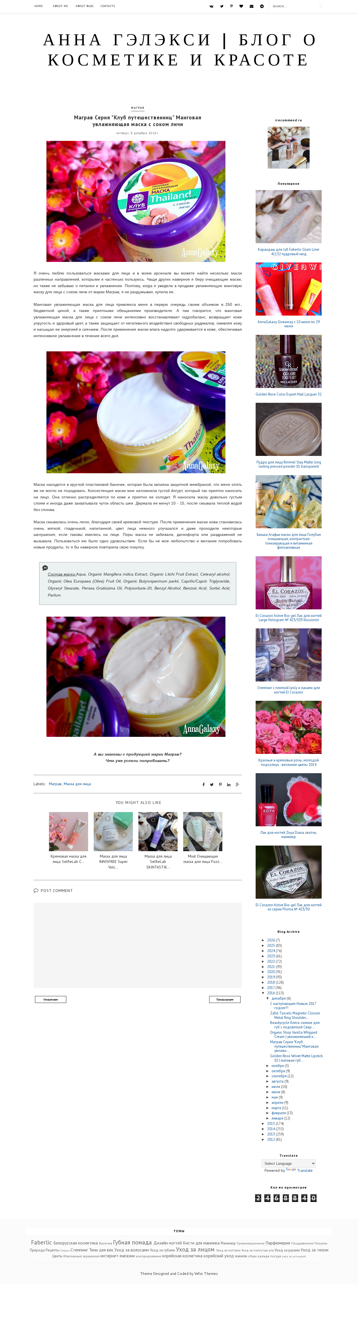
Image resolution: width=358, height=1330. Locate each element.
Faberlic (41, 1242)
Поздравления (302, 1243)
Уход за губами (162, 1250)
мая (275, 1097)
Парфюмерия (277, 1243)
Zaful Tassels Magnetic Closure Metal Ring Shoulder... (295, 1015)
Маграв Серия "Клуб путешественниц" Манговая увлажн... (294, 1046)
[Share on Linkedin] (228, 784)
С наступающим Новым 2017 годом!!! (293, 1005)
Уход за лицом (195, 1249)
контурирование (148, 1256)
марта (277, 1108)
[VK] (211, 6)
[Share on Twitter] (211, 784)
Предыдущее (225, 999)
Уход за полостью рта (257, 1250)
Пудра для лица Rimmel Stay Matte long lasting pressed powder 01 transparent (288, 464)
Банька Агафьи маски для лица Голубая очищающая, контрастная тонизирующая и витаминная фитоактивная (289, 541)
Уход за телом (314, 1250)
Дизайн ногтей (168, 1243)
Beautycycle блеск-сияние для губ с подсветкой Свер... (295, 1025)
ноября (278, 1065)
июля (276, 1086)
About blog (84, 6)
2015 (271, 1123)
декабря (279, 998)
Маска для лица (77, 783)
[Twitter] (222, 6)
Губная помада (132, 1242)
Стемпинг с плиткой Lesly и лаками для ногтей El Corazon (288, 690)
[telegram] (262, 6)
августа (278, 1081)
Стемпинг (79, 1250)
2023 (271, 956)
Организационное (251, 1243)
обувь (252, 1256)
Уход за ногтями (228, 1250)
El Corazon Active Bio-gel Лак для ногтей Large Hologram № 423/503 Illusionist (289, 618)
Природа (37, 1250)
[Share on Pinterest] (220, 784)
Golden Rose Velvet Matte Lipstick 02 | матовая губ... (296, 1058)
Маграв (138, 108)
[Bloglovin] (241, 6)
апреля (278, 1102)
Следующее (50, 999)
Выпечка (105, 1243)
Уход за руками (287, 1250)
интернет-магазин (117, 1255)
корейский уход (219, 1255)
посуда (275, 1256)
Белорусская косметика (75, 1243)
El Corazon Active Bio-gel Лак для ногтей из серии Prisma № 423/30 (289, 907)
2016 (271, 993)
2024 (271, 950)
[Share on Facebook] (203, 784)
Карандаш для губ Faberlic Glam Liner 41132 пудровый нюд (288, 251)
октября (279, 1071)
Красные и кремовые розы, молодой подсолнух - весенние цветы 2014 (288, 762)
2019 (271, 977)
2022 (271, 961)
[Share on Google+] (237, 784)
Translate (305, 1170)
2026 (271, 940)
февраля (279, 1113)
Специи (65, 1250)
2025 (271, 945)
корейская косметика (182, 1255)
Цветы (57, 1256)
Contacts (108, 6)
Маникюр (228, 1243)
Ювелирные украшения (81, 1256)
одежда (263, 1256)
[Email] (251, 6)
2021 (271, 966)
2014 (271, 1129)
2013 (271, 1134)
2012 (271, 1139)
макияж (241, 1256)
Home (38, 6)
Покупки (320, 1243)
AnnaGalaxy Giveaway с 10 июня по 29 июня (289, 324)
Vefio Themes (206, 1273)
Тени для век (101, 1250)
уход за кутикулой (294, 1256)
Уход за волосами (131, 1250)
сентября (280, 1076)
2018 (271, 982)
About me (60, 6)
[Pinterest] (231, 6)
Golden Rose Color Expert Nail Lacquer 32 (289, 394)
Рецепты (52, 1250)
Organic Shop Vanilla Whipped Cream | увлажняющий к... (293, 1034)
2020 (271, 971)
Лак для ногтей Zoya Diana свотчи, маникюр (288, 834)
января (278, 1118)
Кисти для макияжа (201, 1243)
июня (276, 1092)
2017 (271, 987)
